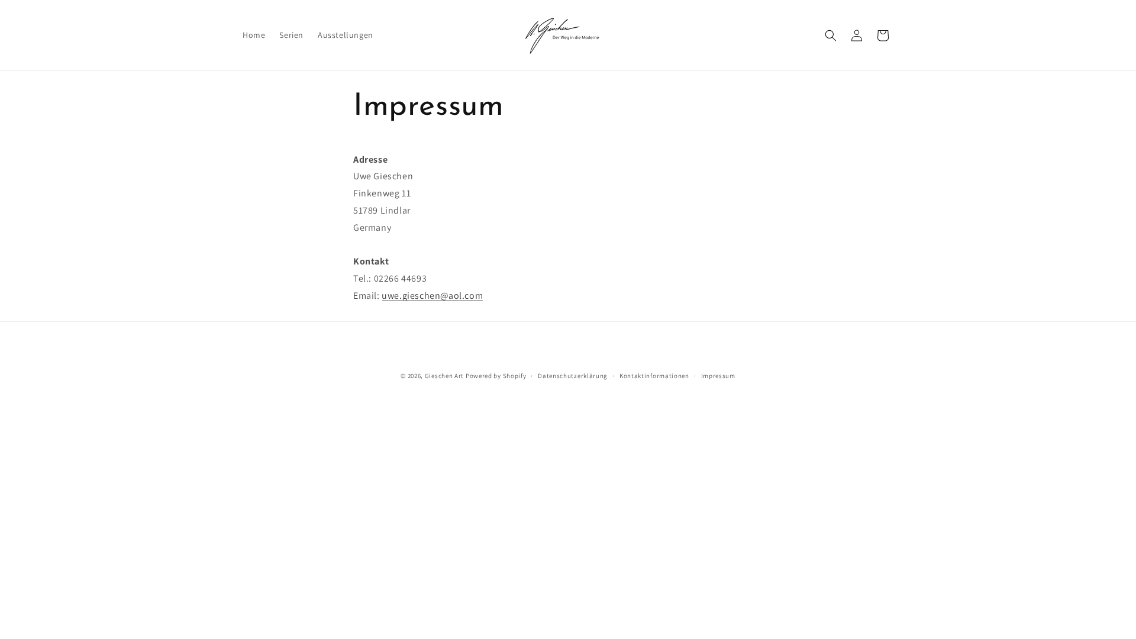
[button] (831, 35)
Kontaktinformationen (654, 376)
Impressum (718, 376)
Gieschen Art (444, 376)
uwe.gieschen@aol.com (432, 295)
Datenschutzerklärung (573, 376)
